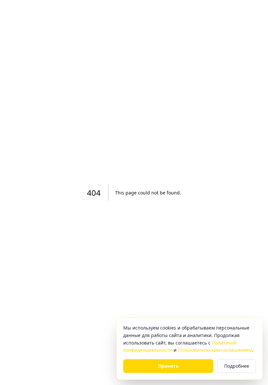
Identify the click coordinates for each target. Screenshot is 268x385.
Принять (168, 366)
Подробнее (236, 366)
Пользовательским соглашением (215, 350)
